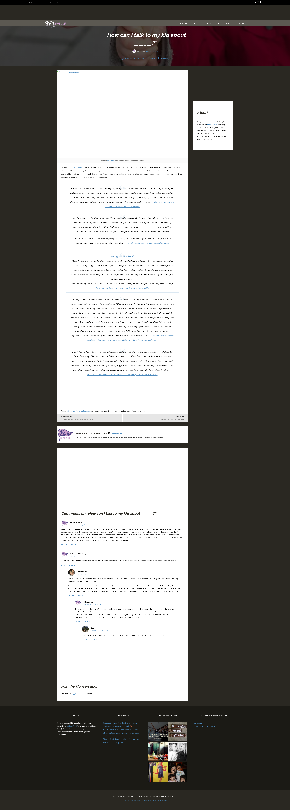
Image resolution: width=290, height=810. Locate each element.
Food (226, 23)
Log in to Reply (68, 544)
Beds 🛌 (242, 23)
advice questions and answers (79, 410)
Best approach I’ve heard (122, 256)
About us (32, 2)
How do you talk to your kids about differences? (148, 242)
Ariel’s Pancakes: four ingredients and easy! (120, 729)
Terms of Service (136, 800)
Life (202, 23)
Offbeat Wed (212, 124)
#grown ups (164, 58)
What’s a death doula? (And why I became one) (121, 739)
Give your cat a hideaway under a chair (173, 419)
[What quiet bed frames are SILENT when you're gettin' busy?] (158, 732)
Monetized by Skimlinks (160, 800)
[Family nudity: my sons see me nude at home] (178, 732)
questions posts (77, 167)
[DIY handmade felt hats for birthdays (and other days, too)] (158, 752)
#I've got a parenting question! (134, 58)
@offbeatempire (116, 433)
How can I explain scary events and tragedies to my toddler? (123, 287)
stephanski (111, 160)
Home (193, 23)
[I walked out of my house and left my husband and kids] (178, 752)
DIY (234, 23)
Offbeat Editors (152, 51)
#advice (152, 58)
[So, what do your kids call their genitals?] (178, 772)
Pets (218, 23)
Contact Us (125, 800)
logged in (75, 693)
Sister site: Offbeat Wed (50, 2)
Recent (183, 23)
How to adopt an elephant (113, 742)
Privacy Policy (147, 800)
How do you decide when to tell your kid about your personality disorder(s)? (122, 374)
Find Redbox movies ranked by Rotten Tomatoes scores (76, 419)
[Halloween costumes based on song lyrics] (158, 772)
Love (209, 23)
